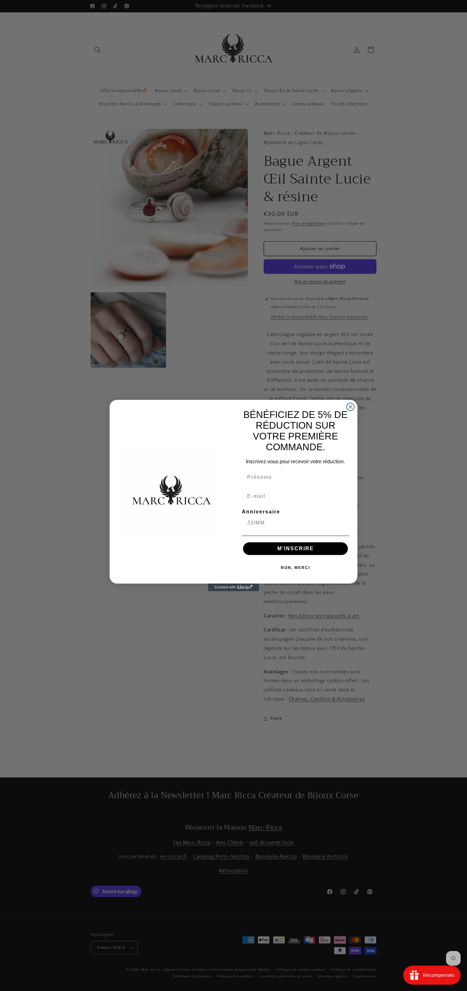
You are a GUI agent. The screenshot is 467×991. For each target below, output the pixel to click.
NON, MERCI (295, 567)
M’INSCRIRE (295, 548)
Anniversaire (261, 511)
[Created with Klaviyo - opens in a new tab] (233, 587)
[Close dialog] (350, 407)
